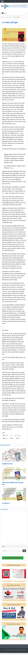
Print (20, 25)
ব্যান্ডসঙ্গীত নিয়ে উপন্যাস (7, 464)
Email (25, 25)
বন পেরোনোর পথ (6, 503)
